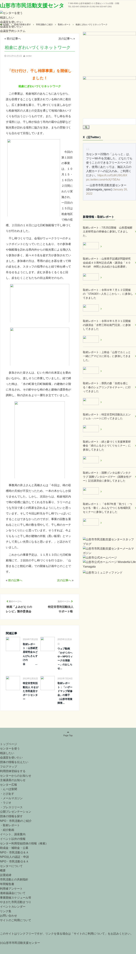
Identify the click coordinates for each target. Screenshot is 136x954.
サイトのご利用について (15, 920)
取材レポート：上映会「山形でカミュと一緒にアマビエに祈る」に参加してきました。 (107, 356)
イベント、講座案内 (13, 834)
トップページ (8, 744)
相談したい (7, 17)
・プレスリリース (11, 807)
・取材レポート (10, 825)
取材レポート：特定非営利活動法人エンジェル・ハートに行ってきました (107, 416)
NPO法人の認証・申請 (14, 856)
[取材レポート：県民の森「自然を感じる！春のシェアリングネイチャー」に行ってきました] (92, 402)
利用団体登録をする (13, 771)
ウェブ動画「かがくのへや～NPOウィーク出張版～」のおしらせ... (65, 658)
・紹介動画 (7, 829)
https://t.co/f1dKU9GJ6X (112, 175)
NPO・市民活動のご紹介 (16, 820)
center (29, 56)
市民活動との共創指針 (14, 879)
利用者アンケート (11, 888)
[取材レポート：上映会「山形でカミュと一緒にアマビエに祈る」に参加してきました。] (92, 370)
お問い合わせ (8, 915)
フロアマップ (8, 766)
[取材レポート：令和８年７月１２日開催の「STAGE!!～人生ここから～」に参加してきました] (92, 308)
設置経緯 (5, 875)
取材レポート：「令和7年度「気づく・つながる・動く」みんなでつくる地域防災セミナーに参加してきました (107, 507)
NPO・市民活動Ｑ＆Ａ (14, 852)
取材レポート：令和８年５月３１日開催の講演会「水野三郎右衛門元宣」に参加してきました (107, 324)
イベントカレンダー (13, 906)
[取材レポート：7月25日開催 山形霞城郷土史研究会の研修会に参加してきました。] (92, 246)
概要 (3, 870)
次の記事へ (65, 38)
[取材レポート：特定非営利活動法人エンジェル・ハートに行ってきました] (92, 429)
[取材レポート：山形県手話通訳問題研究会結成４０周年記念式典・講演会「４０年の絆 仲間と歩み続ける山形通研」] (92, 277)
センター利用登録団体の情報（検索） (24, 843)
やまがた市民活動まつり (15, 902)
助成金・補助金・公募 (14, 847)
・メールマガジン (11, 798)
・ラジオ (5, 802)
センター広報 (8, 784)
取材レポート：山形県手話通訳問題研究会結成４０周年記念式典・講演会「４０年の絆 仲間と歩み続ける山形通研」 (107, 262)
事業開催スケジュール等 (15, 897)
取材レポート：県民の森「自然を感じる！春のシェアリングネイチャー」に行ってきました (107, 387)
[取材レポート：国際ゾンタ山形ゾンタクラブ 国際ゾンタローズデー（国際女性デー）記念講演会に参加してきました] (92, 491)
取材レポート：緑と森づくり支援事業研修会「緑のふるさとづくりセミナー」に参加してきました (107, 445)
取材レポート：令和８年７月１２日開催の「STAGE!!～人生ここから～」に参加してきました (108, 293)
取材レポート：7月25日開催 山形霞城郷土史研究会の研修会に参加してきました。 (107, 231)
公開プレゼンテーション (15, 811)
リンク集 (5, 911)
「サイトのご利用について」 (89, 933)
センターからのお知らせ (15, 775)
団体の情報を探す (11, 816)
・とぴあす (7, 793)
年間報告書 (7, 884)
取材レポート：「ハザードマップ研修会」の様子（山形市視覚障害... (65, 693)
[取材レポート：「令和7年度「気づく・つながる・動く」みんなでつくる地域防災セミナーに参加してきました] (92, 522)
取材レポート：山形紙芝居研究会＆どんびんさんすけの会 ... (30, 654)
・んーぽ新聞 (8, 789)
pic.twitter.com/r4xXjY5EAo (103, 179)
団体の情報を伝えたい (14, 762)
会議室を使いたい (11, 21)
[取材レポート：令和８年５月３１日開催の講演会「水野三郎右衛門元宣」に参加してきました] (92, 339)
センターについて (11, 866)
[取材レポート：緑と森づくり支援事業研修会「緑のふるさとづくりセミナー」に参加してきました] (92, 460)
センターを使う (10, 748)
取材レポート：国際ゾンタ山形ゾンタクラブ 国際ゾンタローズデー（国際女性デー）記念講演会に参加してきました (107, 476)
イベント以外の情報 (13, 838)
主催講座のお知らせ (13, 780)
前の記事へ (14, 38)
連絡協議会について (13, 893)
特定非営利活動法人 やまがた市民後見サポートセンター (30, 691)
